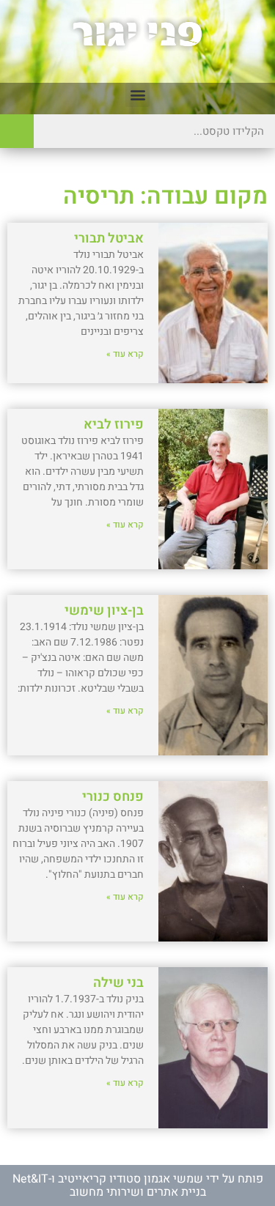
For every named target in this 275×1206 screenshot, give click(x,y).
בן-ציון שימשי (104, 611)
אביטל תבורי (109, 238)
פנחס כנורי (113, 797)
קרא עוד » (125, 353)
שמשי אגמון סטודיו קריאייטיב (130, 1179)
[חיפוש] (17, 131)
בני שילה (118, 983)
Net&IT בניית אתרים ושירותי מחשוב (109, 1185)
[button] (137, 95)
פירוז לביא (114, 424)
